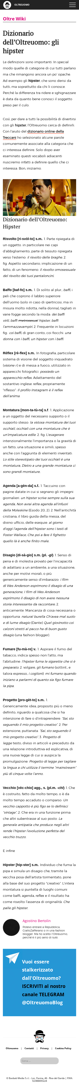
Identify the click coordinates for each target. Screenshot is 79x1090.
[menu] (72, 5)
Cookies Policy (63, 1048)
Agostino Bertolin (37, 920)
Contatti (29, 1048)
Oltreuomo (12, 1048)
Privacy (44, 1048)
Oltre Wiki (14, 18)
